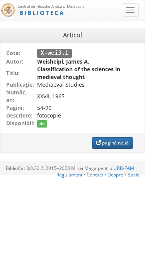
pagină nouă (115, 142)
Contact (95, 174)
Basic (133, 174)
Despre (115, 174)
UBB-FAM (123, 168)
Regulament (69, 174)
